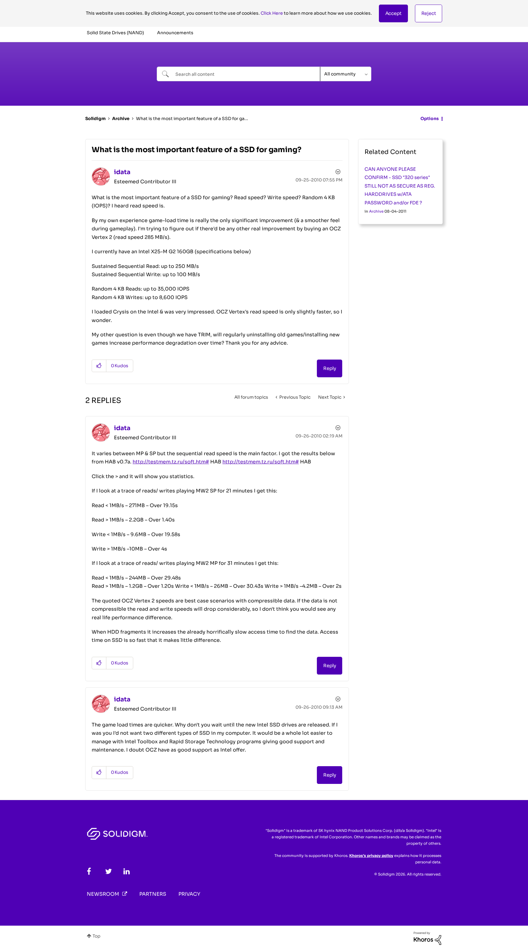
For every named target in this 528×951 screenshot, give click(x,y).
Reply (329, 368)
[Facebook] (89, 871)
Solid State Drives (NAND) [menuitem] (115, 32)
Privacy (189, 894)
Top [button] (97, 936)
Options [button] (429, 118)
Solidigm (95, 118)
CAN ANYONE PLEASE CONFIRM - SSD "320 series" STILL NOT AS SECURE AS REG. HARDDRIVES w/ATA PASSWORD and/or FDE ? (400, 186)
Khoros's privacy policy (371, 855)
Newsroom (103, 894)
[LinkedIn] (126, 871)
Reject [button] (428, 13)
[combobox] (238, 74)
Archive (121, 118)
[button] (393, 13)
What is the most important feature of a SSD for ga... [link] (192, 118)
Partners (152, 894)
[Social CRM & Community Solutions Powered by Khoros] (427, 938)
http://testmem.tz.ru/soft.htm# (171, 462)
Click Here (272, 13)
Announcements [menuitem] (175, 32)
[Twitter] (108, 871)
